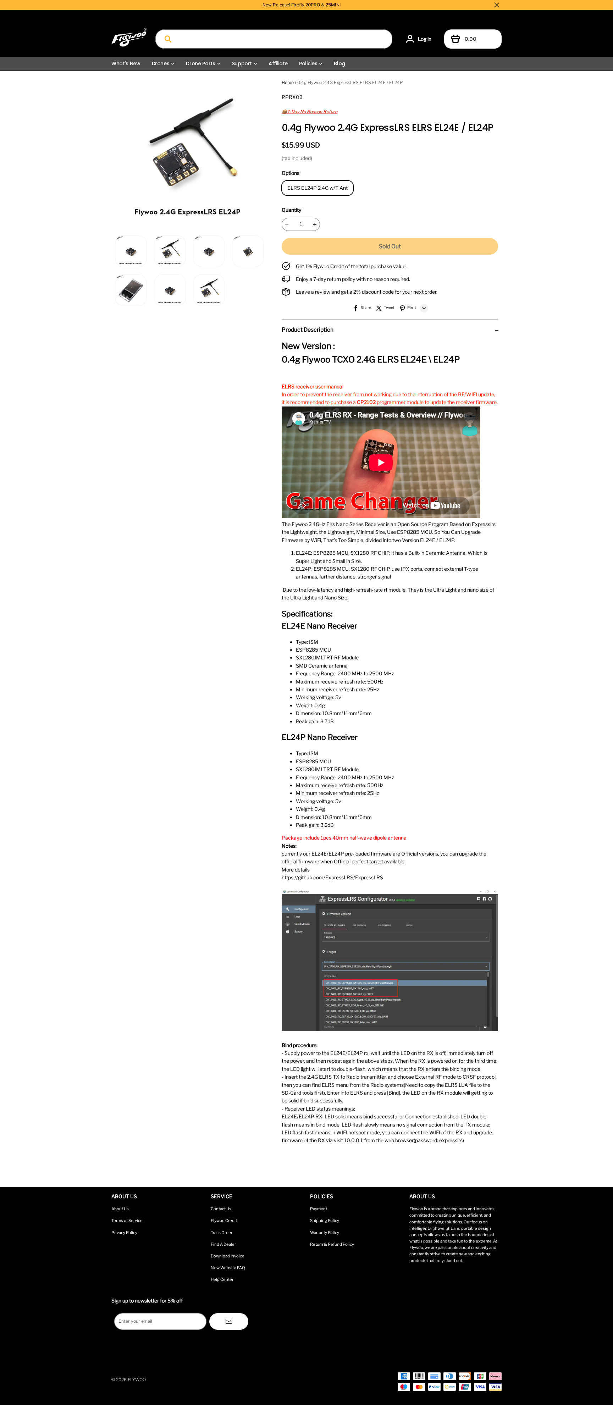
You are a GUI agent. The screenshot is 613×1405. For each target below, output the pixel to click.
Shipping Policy (324, 1220)
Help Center (222, 1279)
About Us (120, 1208)
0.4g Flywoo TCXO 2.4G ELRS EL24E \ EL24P (371, 359)
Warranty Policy (324, 1232)
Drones (161, 63)
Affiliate (278, 63)
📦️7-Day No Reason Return (309, 111)
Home (288, 82)
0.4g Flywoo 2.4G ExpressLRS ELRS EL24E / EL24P (350, 82)
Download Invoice (227, 1256)
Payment (318, 1208)
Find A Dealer (223, 1244)
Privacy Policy (124, 1232)
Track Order (221, 1232)
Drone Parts (200, 63)
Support (242, 63)
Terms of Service (127, 1220)
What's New (125, 63)
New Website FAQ (228, 1267)
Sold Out (390, 246)
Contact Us (221, 1208)
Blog (339, 63)
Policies (308, 63)
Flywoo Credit (224, 1220)
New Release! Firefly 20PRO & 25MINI (302, 4)
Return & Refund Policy (332, 1244)
